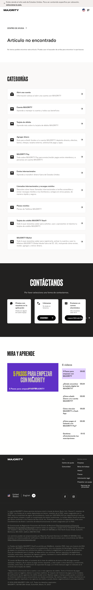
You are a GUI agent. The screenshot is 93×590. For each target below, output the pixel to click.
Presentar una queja (84, 482)
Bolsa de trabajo (83, 467)
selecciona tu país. (14, 5)
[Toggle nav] (88, 10)
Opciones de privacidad (85, 486)
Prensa (79, 474)
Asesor (79, 470)
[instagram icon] (74, 496)
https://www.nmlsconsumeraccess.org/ (22, 540)
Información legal (83, 478)
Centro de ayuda (15, 28)
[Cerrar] (5, 3)
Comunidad (66, 467)
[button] (32, 377)
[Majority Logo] (11, 10)
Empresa (80, 463)
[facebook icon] (65, 496)
